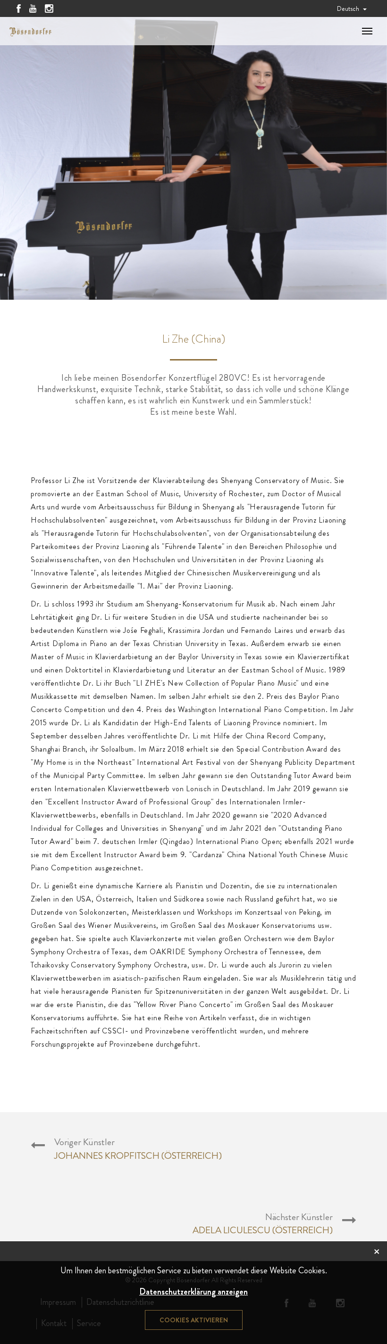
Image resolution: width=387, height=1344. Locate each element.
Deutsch (349, 8)
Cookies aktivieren (194, 1320)
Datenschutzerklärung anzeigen (193, 1292)
